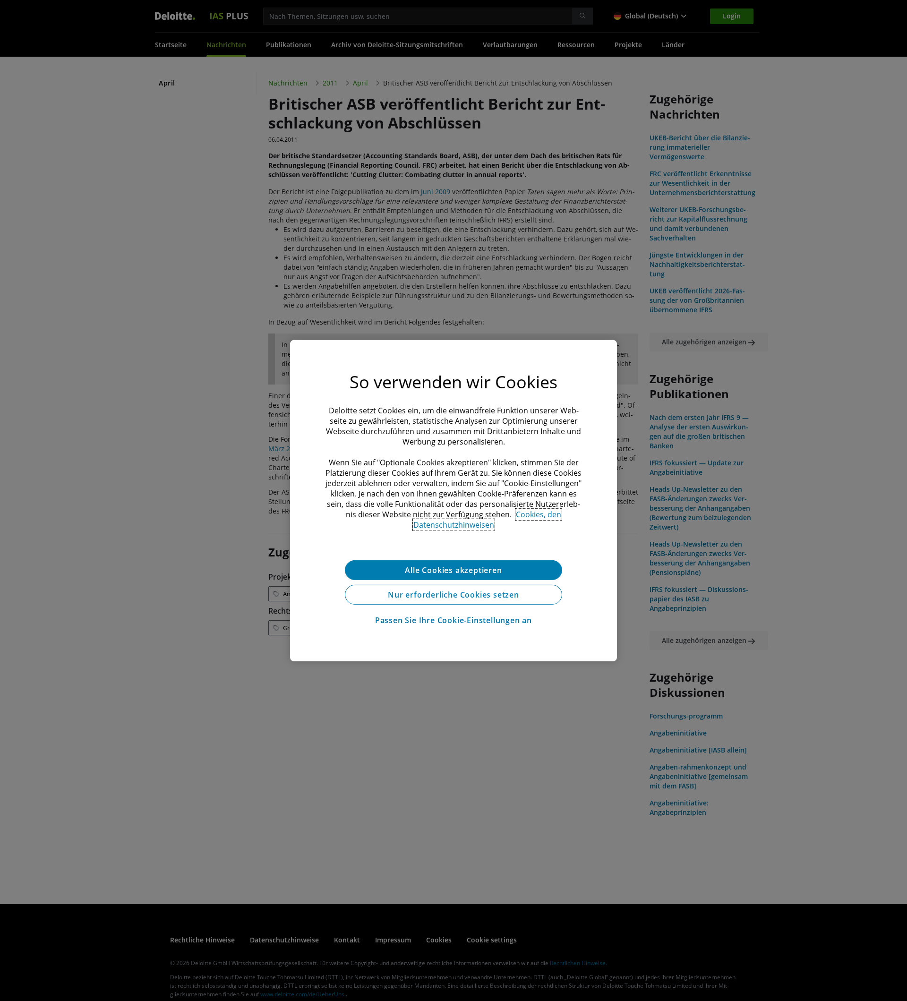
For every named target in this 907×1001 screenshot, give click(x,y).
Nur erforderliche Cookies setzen (453, 594)
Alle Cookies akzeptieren (453, 570)
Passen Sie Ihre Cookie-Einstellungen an (453, 620)
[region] (453, 500)
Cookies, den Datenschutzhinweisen (487, 519)
